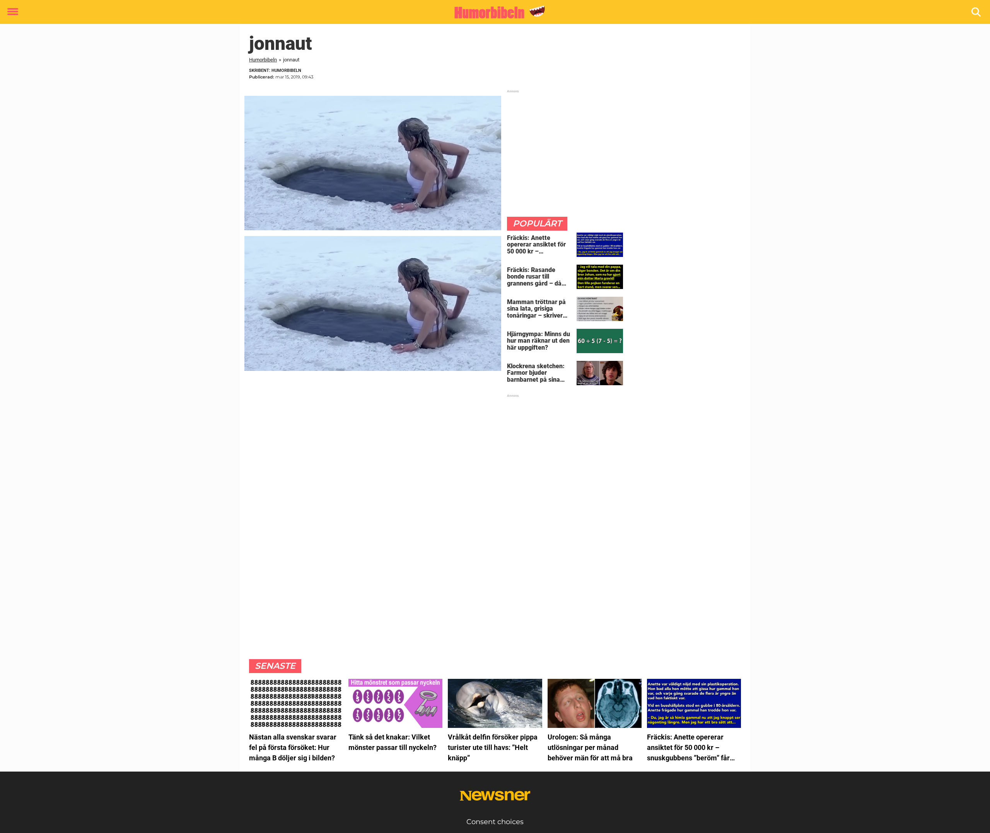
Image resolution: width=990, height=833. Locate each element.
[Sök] (976, 12)
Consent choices (495, 822)
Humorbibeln (263, 60)
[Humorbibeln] (492, 12)
